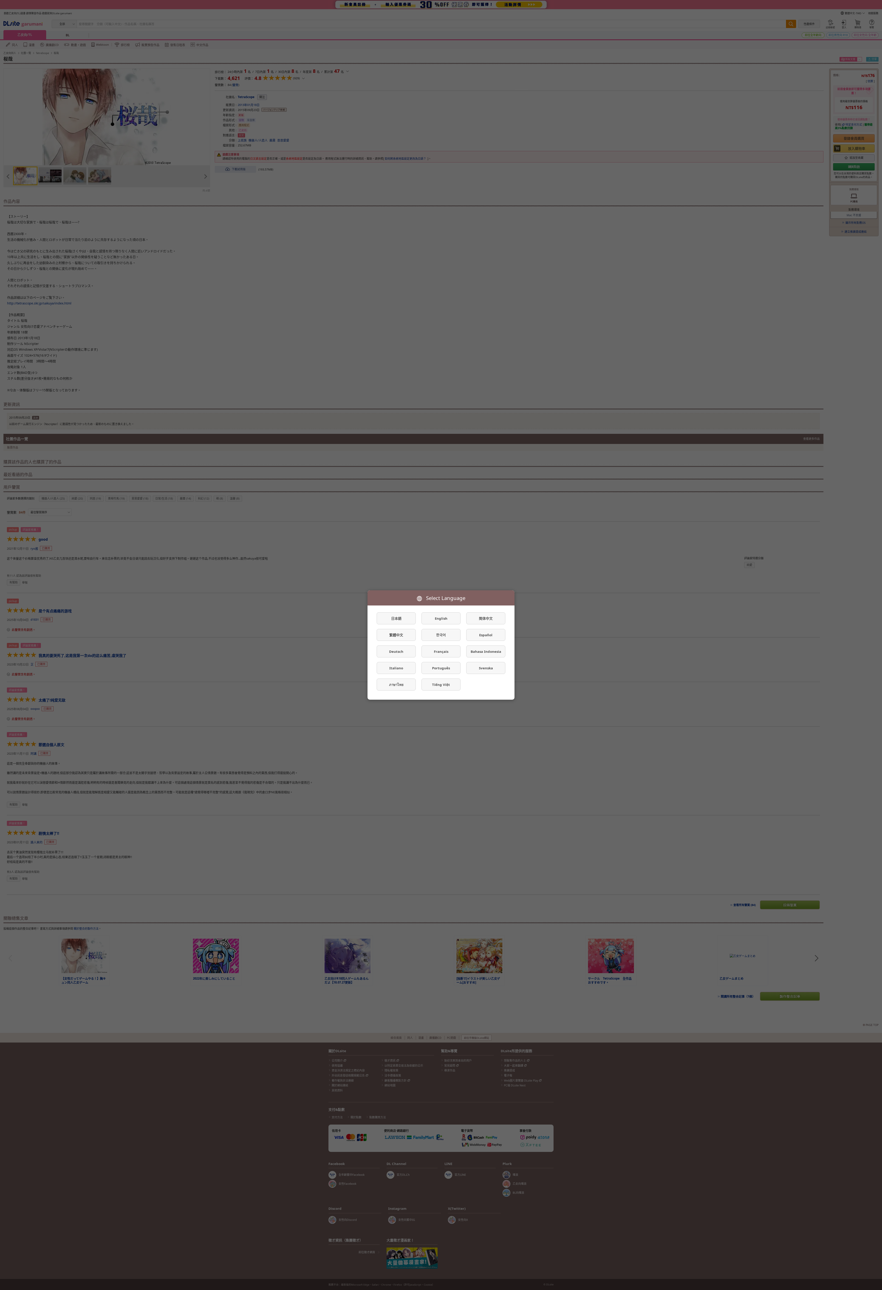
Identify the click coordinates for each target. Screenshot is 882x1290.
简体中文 (486, 618)
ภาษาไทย (396, 684)
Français (441, 651)
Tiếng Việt (441, 684)
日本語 (396, 618)
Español (485, 635)
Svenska (486, 668)
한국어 (441, 635)
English (441, 618)
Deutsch (396, 651)
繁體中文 (396, 635)
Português (441, 668)
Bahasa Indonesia (486, 651)
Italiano (396, 668)
